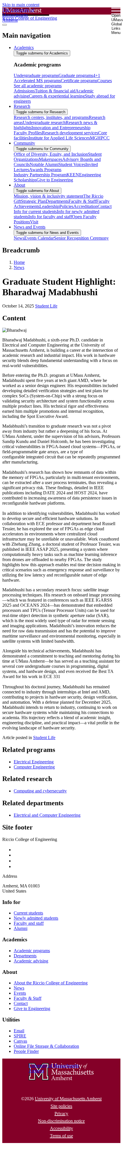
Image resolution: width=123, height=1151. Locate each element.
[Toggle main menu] (4, 25)
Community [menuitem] (24, 143)
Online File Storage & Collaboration (46, 1046)
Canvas (20, 1041)
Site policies (61, 1106)
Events (20, 993)
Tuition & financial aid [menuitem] (55, 90)
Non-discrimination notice (61, 1120)
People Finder (26, 1051)
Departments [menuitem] (57, 201)
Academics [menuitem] (24, 47)
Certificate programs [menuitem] (79, 80)
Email (19, 1030)
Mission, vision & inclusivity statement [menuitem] (48, 196)
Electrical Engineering (34, 761)
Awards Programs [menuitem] (45, 169)
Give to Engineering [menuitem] (55, 179)
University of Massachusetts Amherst (68, 1098)
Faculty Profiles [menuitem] (28, 132)
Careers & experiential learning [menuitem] (57, 96)
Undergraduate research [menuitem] (44, 122)
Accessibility (61, 1128)
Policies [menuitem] (66, 206)
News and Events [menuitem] (29, 226)
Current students (28, 913)
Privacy (61, 1113)
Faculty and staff (29, 923)
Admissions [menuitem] (24, 90)
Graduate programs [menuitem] (76, 75)
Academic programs (32, 950)
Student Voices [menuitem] (72, 164)
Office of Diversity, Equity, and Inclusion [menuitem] (51, 154)
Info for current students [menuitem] (35, 211)
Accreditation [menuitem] (85, 206)
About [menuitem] (19, 185)
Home (19, 262)
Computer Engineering (34, 766)
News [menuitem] (19, 238)
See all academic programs (38, 85)
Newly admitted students (36, 918)
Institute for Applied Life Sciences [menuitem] (59, 137)
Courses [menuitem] (104, 80)
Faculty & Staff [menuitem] (82, 201)
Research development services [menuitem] (70, 132)
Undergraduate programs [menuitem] (36, 75)
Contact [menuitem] (105, 206)
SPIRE (20, 1035)
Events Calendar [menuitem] (39, 238)
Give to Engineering (32, 1008)
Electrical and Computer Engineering (47, 815)
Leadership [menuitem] (49, 206)
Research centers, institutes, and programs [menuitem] (51, 117)
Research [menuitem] (22, 106)
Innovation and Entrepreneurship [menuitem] (60, 127)
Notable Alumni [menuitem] (44, 164)
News (19, 267)
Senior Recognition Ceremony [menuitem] (81, 238)
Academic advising (31, 960)
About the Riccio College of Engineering (51, 982)
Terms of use (61, 1135)
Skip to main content (20, 4)
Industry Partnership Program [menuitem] (40, 174)
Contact (21, 1003)
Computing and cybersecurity (40, 790)
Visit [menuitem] (34, 221)
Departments (25, 955)
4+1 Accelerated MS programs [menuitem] (57, 78)
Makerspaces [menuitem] (50, 159)
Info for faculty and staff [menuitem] (50, 216)
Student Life (46, 306)
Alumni (20, 928)
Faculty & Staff (27, 998)
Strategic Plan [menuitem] (33, 201)
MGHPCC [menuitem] (100, 137)
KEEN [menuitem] (72, 174)
